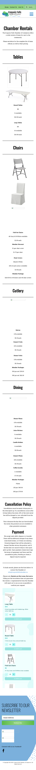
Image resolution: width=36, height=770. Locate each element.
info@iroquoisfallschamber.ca (18, 572)
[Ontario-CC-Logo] (10, 731)
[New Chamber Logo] (12, 11)
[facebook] (3, 750)
